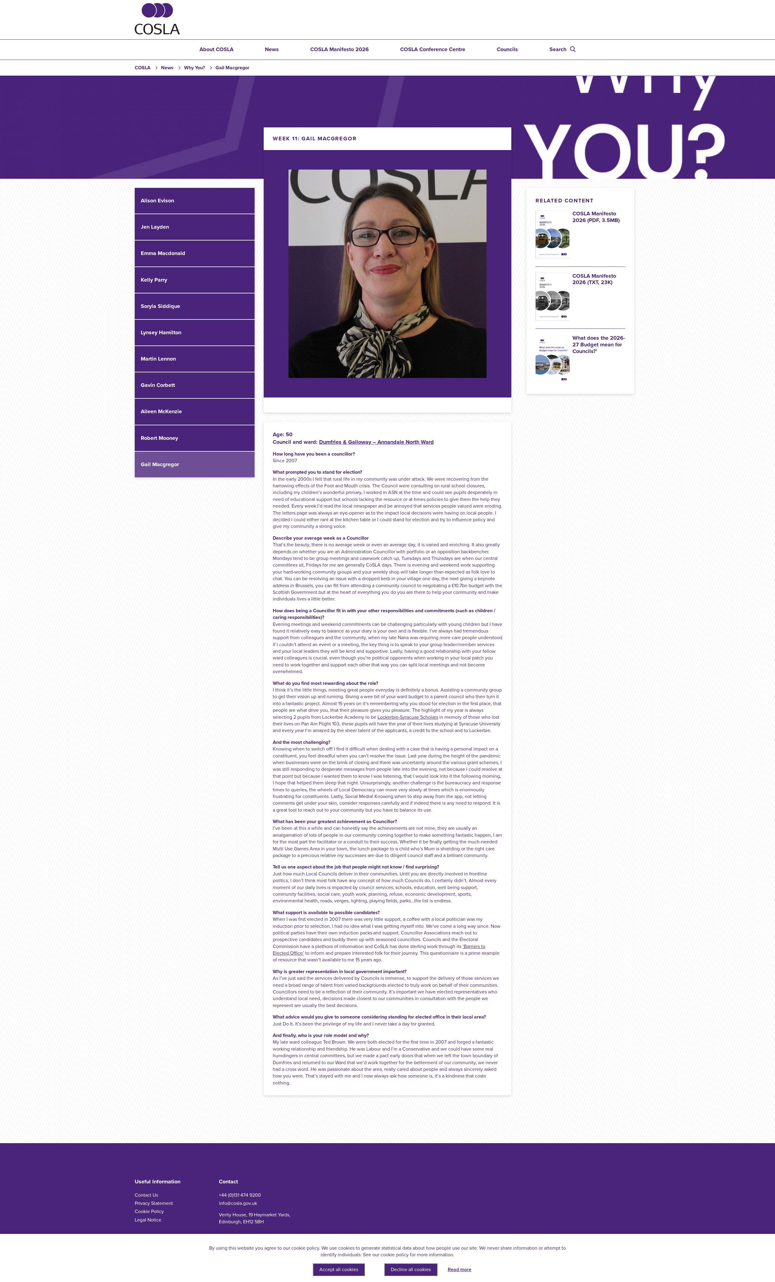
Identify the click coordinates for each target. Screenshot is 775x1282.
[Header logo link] (157, 33)
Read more (459, 1270)
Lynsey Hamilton (161, 332)
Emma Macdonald (163, 253)
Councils (507, 49)
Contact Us (146, 1195)
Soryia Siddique (160, 306)
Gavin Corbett (158, 385)
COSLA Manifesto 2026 (339, 49)
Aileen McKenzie (161, 411)
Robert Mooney (159, 438)
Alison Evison (157, 200)
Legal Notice (148, 1220)
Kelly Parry (154, 279)
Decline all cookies (411, 1270)
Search (557, 49)
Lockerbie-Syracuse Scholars (408, 717)
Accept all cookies (338, 1270)
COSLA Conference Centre (432, 49)
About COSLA (216, 49)
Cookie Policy (149, 1211)
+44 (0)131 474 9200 (240, 1195)
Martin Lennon (158, 358)
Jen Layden (155, 227)
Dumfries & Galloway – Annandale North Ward (376, 442)
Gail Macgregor (160, 464)
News (272, 49)
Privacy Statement (154, 1203)
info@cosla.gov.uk (238, 1203)
